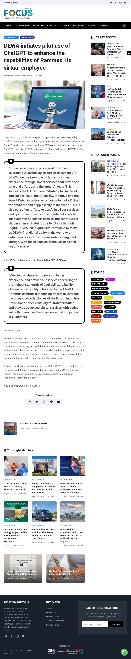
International (112, 302)
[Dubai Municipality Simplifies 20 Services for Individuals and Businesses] (44, 466)
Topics (49, 608)
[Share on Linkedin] (58, 402)
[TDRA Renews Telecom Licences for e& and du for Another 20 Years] (99, 214)
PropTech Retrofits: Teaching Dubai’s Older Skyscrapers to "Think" (116, 168)
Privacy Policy (52, 624)
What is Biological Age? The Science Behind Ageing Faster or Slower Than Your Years (116, 190)
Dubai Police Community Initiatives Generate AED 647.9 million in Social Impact (72, 535)
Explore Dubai (99, 284)
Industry (38, 25)
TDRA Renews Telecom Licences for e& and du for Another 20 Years (116, 213)
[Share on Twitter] (37, 402)
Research (96, 311)
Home (9, 25)
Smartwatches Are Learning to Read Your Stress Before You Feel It (116, 234)
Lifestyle (96, 307)
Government (22, 25)
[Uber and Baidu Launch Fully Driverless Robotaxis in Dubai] (99, 137)
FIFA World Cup (99, 293)
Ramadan (110, 307)
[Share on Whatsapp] (44, 402)
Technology (27, 37)
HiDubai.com (52, 612)
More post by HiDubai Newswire (33, 428)
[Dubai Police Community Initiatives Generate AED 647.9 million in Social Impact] (72, 511)
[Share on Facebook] (30, 402)
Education (112, 65)
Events (103, 25)
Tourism (64, 25)
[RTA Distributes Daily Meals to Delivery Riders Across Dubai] (16, 466)
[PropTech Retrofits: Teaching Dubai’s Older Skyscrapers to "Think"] (99, 169)
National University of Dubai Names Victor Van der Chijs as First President (116, 72)
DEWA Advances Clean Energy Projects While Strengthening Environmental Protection (15, 535)
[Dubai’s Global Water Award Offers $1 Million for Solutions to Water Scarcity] (72, 466)
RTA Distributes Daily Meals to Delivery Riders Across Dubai (15, 486)
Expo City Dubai (99, 288)
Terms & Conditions (55, 620)
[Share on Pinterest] (51, 402)
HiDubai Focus (16, 651)
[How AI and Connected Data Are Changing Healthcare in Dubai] (99, 257)
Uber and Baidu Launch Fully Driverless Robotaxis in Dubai (116, 136)
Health (92, 25)
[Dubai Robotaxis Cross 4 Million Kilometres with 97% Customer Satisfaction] (44, 511)
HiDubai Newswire (13, 75)
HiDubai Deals (52, 616)
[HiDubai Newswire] (10, 434)
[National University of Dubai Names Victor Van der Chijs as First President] (99, 73)
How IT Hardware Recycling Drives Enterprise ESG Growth (115, 50)
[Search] (124, 26)
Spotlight (78, 25)
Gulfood (96, 298)
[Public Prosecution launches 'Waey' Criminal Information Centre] (23, 568)
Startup (51, 25)
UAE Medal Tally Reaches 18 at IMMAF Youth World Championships (116, 93)
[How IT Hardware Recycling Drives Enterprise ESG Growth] (99, 52)
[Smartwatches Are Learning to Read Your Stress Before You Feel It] (99, 236)
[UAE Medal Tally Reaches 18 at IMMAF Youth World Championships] (99, 94)
